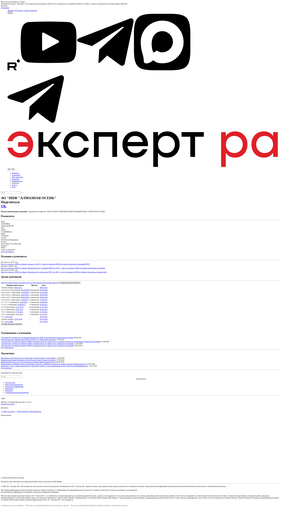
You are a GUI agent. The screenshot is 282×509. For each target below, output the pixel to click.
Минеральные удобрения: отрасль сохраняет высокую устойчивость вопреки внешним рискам (36, 364)
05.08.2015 (21, 305)
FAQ (13, 187)
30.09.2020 (25, 290)
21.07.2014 (19, 307)
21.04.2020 (25, 292)
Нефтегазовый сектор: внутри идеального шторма (20, 362)
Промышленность (79, 364)
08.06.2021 (18, 288)
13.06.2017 (25, 300)
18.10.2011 (19, 314)
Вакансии (9, 391)
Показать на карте (7, 404)
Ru (13, 169)
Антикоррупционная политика (17, 392)
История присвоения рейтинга (70, 283)
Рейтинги (15, 173)
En (9, 169)
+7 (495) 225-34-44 (8, 411)
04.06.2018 (25, 297)
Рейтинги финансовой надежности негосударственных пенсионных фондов (29, 283)
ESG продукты (17, 177)
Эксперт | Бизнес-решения (27, 10)
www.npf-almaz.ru (7, 252)
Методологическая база (14, 385)
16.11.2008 (9, 322)
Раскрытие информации (14, 387)
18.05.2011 (9, 317)
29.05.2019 (25, 295)
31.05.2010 (18, 319)
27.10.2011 (19, 312)
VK (3, 206)
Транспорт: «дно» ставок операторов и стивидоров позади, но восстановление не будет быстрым (37, 366)
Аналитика (16, 175)
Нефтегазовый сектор (47, 362)
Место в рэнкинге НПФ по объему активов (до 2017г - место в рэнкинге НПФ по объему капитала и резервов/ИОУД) (45, 264)
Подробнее (5, 8)
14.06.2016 (23, 302)
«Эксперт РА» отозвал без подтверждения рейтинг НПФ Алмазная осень (28, 338)
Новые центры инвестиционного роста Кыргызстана (21, 360)
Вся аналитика (6, 368)
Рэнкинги (15, 179)
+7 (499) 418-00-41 (22, 411)
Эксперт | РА (12, 10)
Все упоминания (7, 347)
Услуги (14, 185)
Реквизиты (9, 389)
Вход (10, 12)
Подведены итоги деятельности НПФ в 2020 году (20, 340)
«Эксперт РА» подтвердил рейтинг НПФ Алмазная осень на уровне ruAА (29, 344)
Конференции (17, 181)
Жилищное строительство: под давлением (17, 358)
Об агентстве (10, 383)
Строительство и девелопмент (44, 358)
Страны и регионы (48, 360)
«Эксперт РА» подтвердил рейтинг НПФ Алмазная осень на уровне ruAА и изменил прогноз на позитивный (42, 342)
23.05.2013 (19, 309)
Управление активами (64, 338)
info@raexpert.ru (35, 411)
